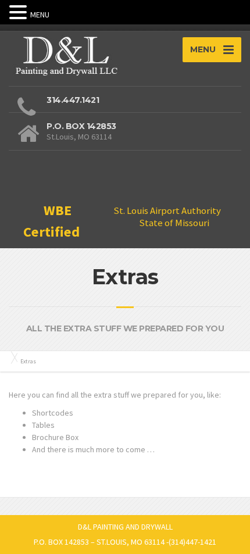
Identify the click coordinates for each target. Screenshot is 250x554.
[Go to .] (12, 357)
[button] (19, 13)
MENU (39, 14)
